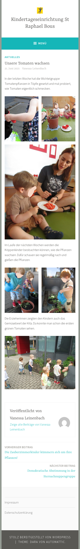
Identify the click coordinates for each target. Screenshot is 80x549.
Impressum (12, 502)
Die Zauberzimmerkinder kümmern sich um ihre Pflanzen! (38, 452)
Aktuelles (12, 57)
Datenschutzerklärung (18, 512)
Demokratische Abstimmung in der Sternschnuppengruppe (51, 471)
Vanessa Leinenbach (34, 68)
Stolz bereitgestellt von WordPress (40, 537)
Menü (42, 43)
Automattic (55, 542)
